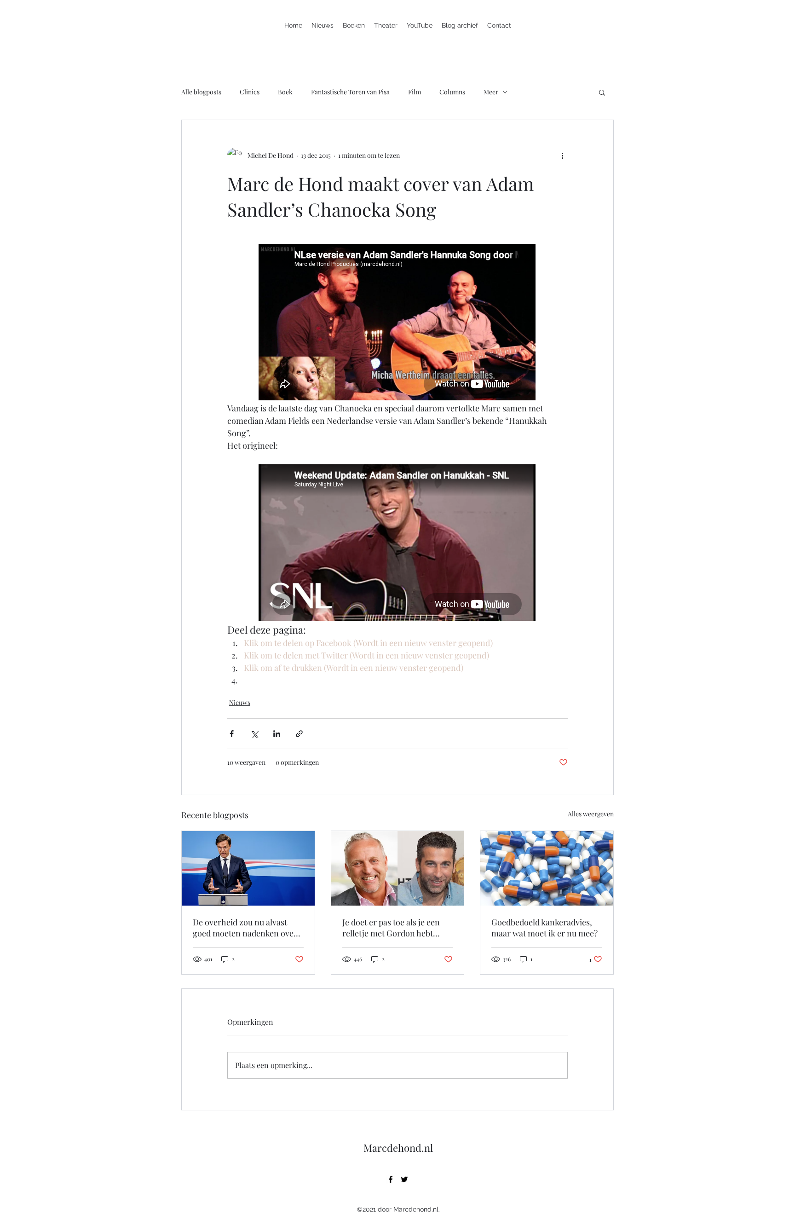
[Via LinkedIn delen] (276, 733)
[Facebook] (390, 1179)
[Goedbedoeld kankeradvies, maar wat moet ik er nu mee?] (546, 868)
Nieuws (239, 702)
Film (414, 91)
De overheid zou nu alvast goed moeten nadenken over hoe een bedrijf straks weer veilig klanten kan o (245, 928)
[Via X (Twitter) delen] (254, 733)
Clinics (249, 91)
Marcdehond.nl (398, 1148)
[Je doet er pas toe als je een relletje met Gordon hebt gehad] (397, 868)
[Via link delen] (299, 733)
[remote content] (397, 323)
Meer (491, 91)
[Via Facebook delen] (231, 733)
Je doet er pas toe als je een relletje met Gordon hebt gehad (391, 928)
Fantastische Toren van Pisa (350, 91)
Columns (452, 91)
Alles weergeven (591, 813)
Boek (285, 91)
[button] (602, 92)
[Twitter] (404, 1179)
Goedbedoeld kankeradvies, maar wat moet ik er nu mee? (544, 928)
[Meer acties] (562, 155)
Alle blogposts (201, 91)
